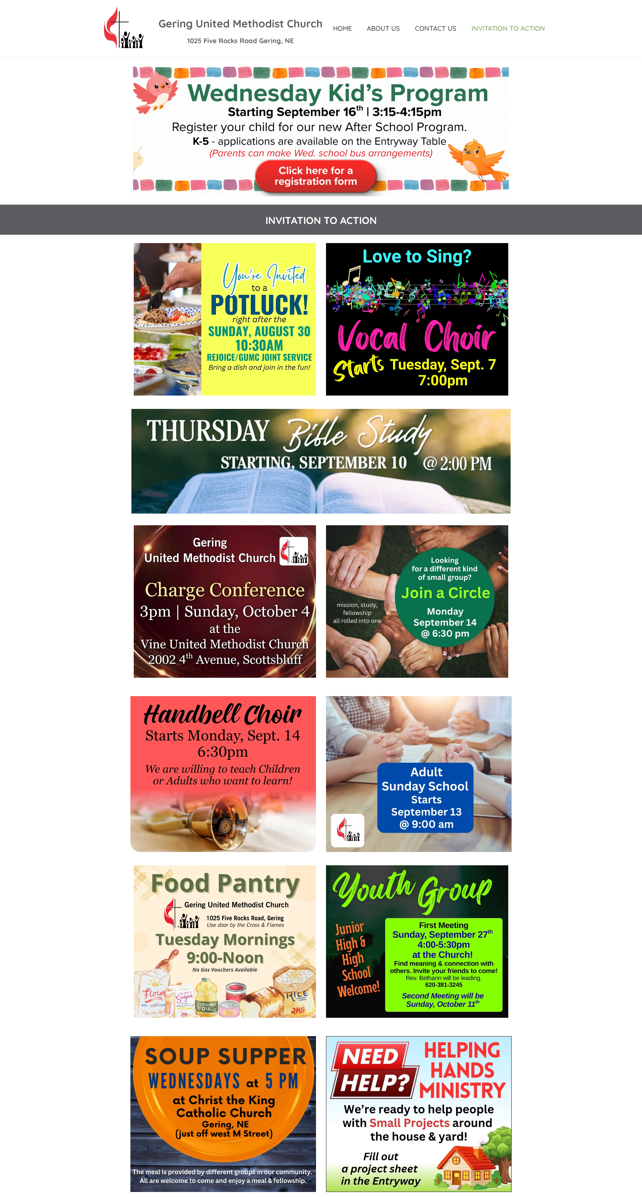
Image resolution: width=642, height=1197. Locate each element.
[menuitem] (342, 28)
